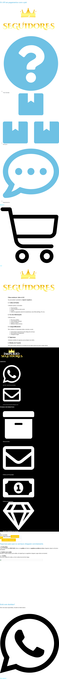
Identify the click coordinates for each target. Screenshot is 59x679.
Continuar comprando (8, 540)
